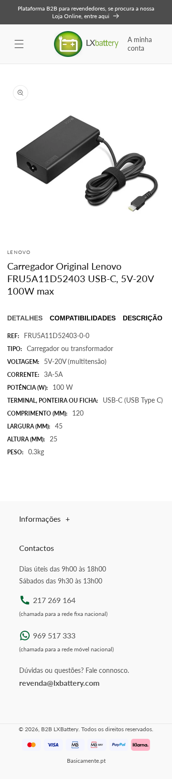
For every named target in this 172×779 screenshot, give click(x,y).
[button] (19, 44)
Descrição (142, 318)
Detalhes (25, 318)
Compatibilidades (83, 318)
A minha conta (140, 43)
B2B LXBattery (59, 729)
